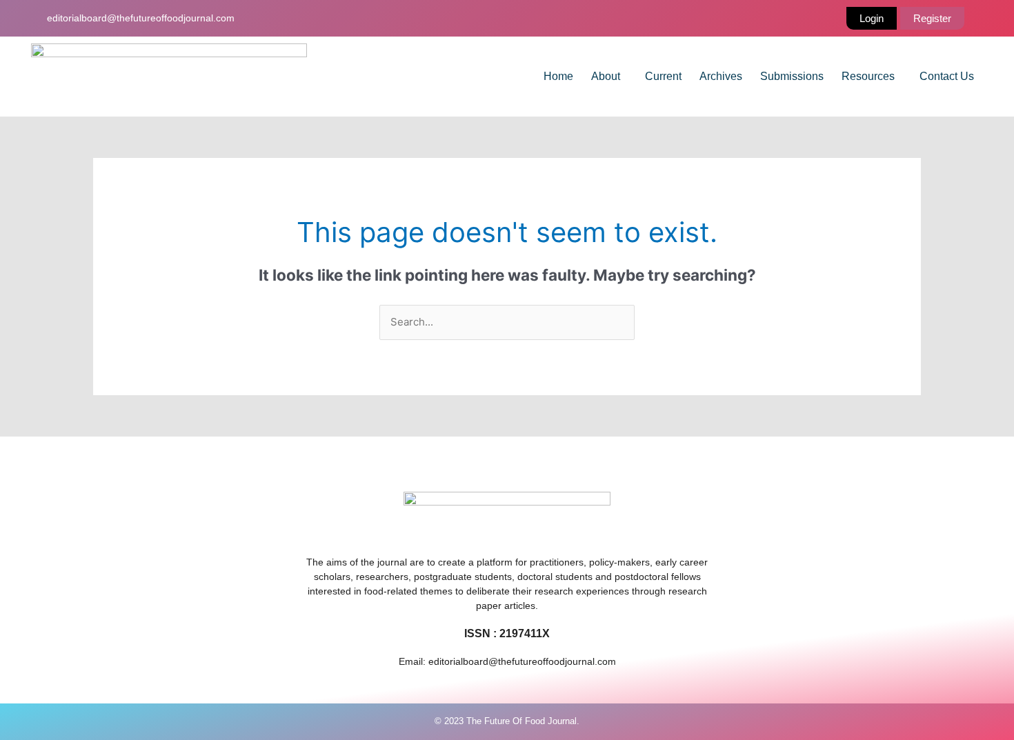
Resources (868, 76)
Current (663, 76)
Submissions (792, 76)
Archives (720, 76)
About (605, 76)
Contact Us (946, 76)
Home (558, 76)
